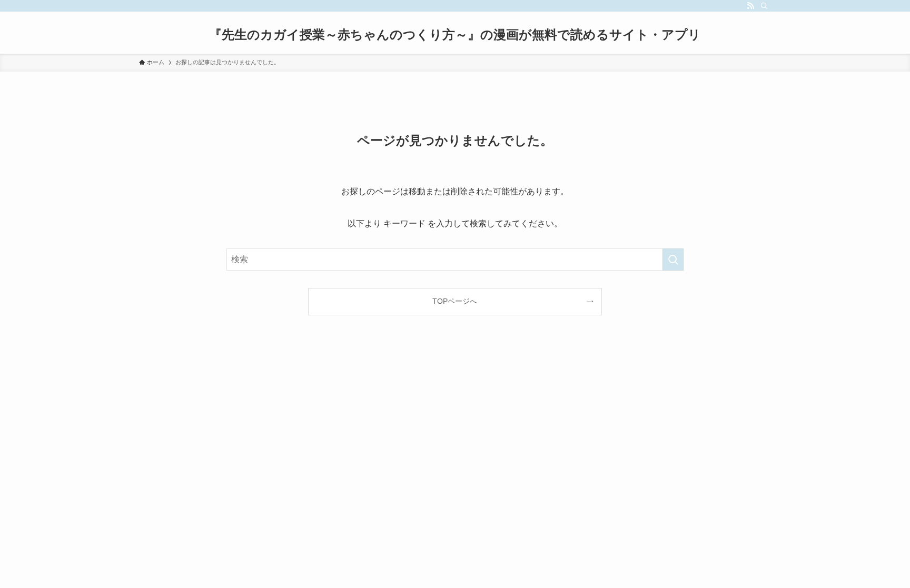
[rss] (750, 6)
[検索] (764, 6)
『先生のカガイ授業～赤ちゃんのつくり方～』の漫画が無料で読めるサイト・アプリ (455, 34)
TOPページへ (454, 301)
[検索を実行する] (673, 259)
